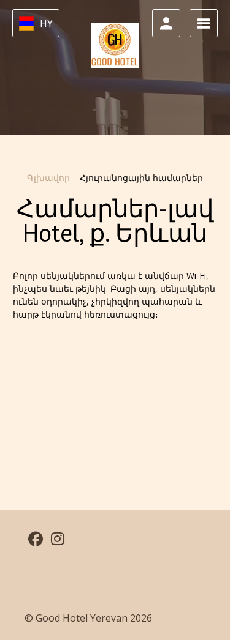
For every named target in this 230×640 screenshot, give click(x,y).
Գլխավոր (49, 178)
